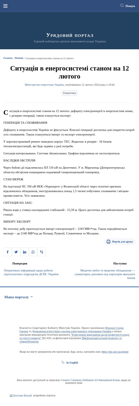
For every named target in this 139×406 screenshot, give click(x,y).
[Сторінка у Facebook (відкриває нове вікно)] (63, 370)
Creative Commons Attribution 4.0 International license (90, 380)
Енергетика (69, 93)
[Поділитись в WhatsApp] (33, 252)
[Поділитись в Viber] (41, 252)
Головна (7, 58)
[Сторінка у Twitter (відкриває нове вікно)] (69, 370)
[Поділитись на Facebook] (8, 252)
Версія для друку (122, 241)
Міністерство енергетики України (44, 84)
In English (72, 362)
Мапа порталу (16, 297)
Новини (19, 58)
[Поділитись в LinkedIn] (25, 252)
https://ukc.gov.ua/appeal (115, 351)
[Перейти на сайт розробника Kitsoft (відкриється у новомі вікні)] (20, 395)
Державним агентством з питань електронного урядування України (72, 331)
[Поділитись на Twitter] (16, 252)
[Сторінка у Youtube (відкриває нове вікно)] (75, 370)
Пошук (130, 6)
